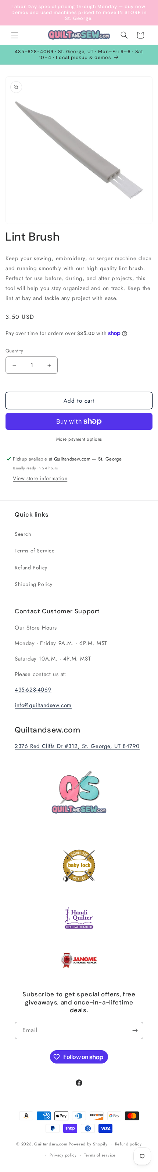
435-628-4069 (33, 690)
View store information (40, 478)
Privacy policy (63, 1155)
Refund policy (128, 1144)
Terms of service (100, 1155)
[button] (15, 35)
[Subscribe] (135, 1030)
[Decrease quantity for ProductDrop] (14, 365)
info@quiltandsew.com (43, 705)
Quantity (14, 350)
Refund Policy (31, 567)
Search (23, 534)
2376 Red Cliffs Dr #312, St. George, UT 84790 (77, 746)
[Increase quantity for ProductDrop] (49, 365)
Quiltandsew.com (51, 1144)
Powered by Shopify (88, 1144)
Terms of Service (35, 550)
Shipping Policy (34, 584)
